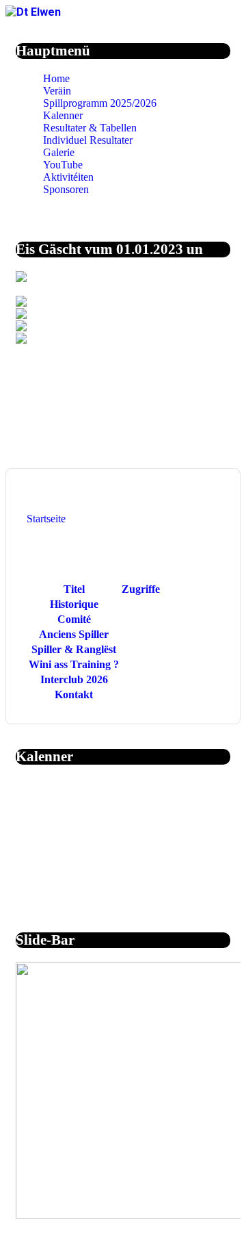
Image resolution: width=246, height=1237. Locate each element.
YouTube (63, 164)
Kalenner (63, 115)
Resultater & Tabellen (90, 127)
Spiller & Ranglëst (73, 649)
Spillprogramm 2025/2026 (99, 103)
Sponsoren (66, 189)
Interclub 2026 (74, 679)
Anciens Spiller (74, 634)
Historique (74, 604)
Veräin (57, 91)
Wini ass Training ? (74, 664)
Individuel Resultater (88, 140)
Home (56, 78)
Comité (74, 619)
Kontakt (74, 694)
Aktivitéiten (68, 177)
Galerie (58, 152)
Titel (74, 589)
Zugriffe (141, 589)
